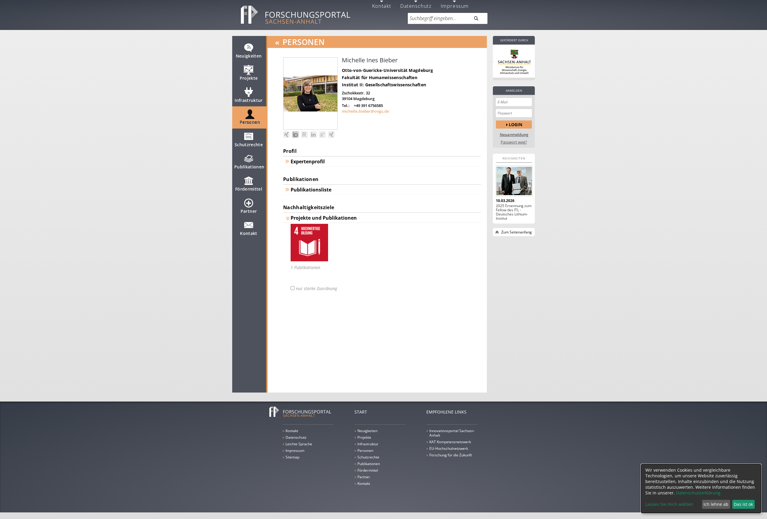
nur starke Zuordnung (316, 288)
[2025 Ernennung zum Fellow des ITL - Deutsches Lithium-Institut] (514, 181)
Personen (250, 122)
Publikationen (249, 167)
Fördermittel (248, 189)
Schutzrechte (249, 144)
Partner (249, 211)
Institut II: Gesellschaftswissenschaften (384, 84)
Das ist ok (743, 504)
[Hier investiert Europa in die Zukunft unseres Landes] (514, 61)
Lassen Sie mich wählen (669, 504)
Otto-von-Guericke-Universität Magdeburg (387, 70)
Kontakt (248, 233)
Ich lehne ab (715, 504)
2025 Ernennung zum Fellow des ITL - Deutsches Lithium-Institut (514, 212)
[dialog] (701, 488)
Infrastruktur (249, 100)
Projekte (249, 78)
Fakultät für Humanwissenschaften (379, 77)
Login (515, 124)
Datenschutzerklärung (698, 493)
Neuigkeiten (249, 56)
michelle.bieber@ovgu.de (365, 111)
